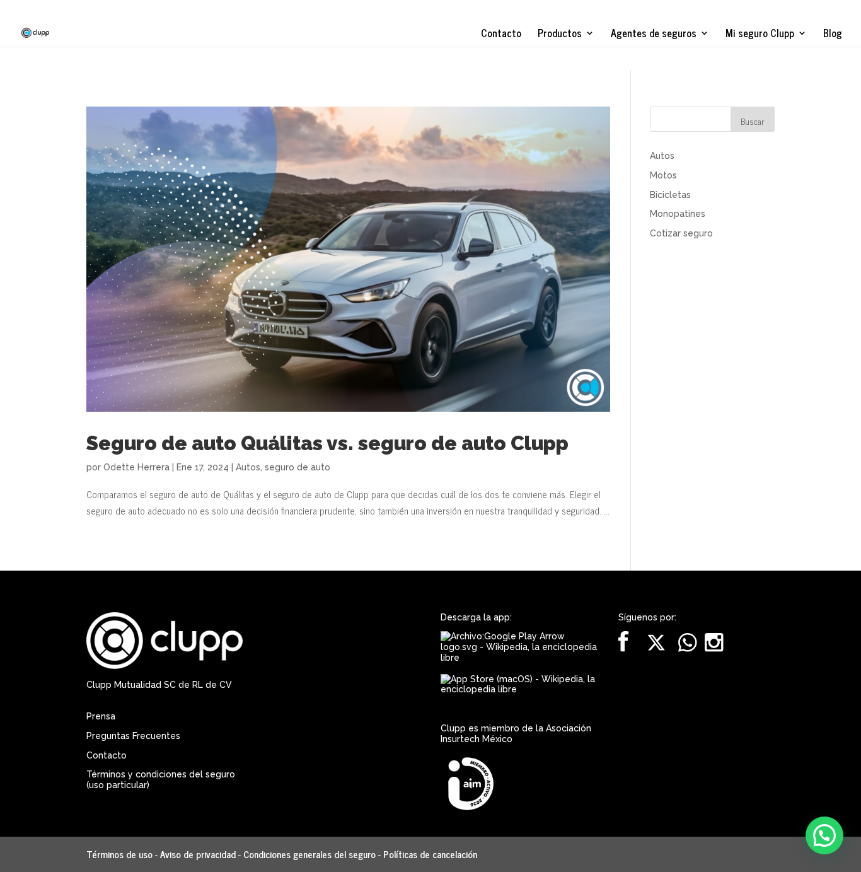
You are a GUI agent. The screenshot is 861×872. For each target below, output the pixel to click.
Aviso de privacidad (198, 854)
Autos (248, 467)
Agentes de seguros (653, 34)
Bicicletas (670, 195)
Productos (560, 34)
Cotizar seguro (681, 233)
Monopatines (677, 214)
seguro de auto (297, 467)
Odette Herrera (136, 467)
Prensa (100, 716)
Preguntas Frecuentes (133, 736)
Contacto (501, 34)
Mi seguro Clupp (759, 34)
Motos (663, 175)
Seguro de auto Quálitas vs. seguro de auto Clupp (327, 443)
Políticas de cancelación (430, 854)
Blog (832, 34)
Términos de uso (119, 854)
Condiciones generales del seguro (309, 854)
